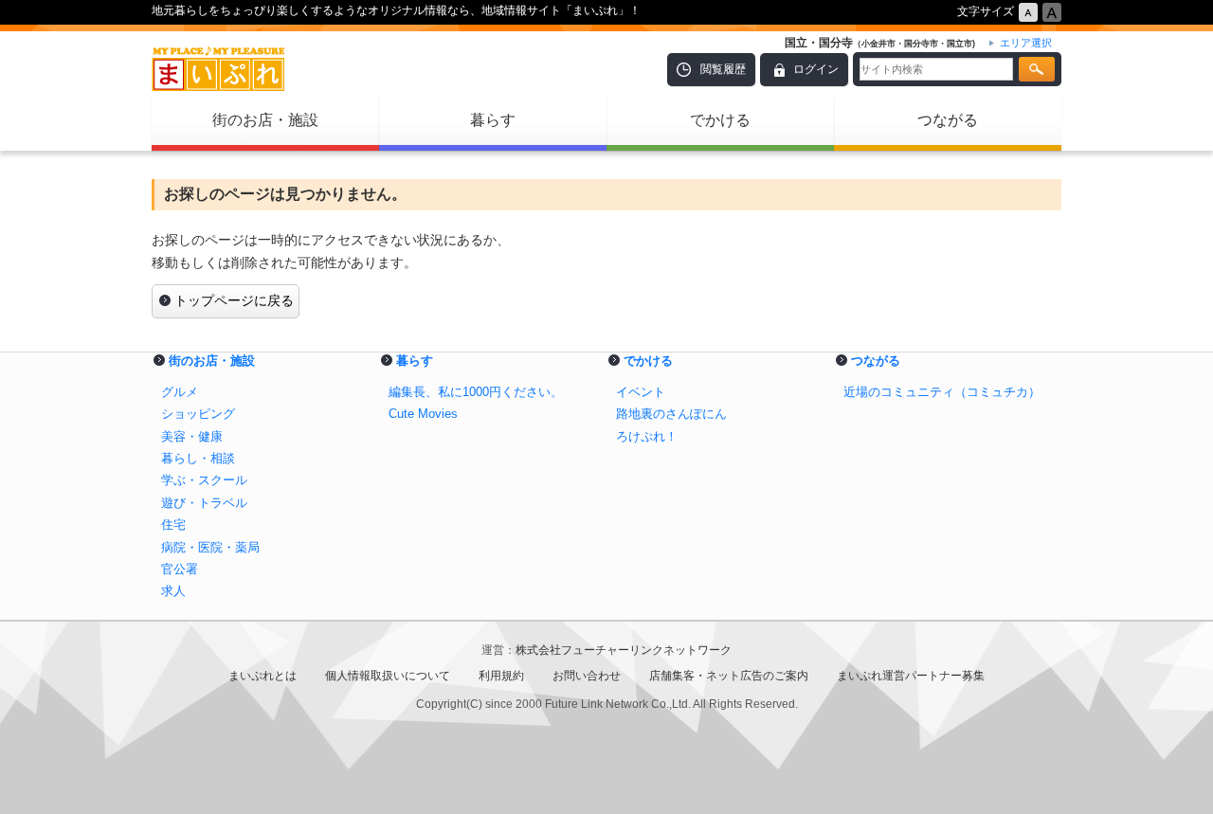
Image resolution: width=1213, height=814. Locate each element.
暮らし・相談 (198, 458)
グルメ (179, 392)
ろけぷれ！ (647, 436)
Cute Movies (423, 414)
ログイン (816, 69)
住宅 (173, 524)
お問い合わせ (586, 675)
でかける (720, 120)
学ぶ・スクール (204, 480)
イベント (640, 392)
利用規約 (501, 675)
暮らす (493, 120)
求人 (173, 591)
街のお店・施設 (265, 120)
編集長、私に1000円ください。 (476, 392)
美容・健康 (192, 436)
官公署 (179, 569)
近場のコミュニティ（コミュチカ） (942, 392)
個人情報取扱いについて (387, 675)
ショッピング (198, 414)
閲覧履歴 (723, 69)
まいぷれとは (262, 675)
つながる (947, 120)
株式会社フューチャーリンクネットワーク (624, 650)
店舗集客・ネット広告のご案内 (728, 675)
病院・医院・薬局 (210, 547)
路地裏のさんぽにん (671, 414)
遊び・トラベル (204, 503)
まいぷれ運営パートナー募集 (911, 675)
